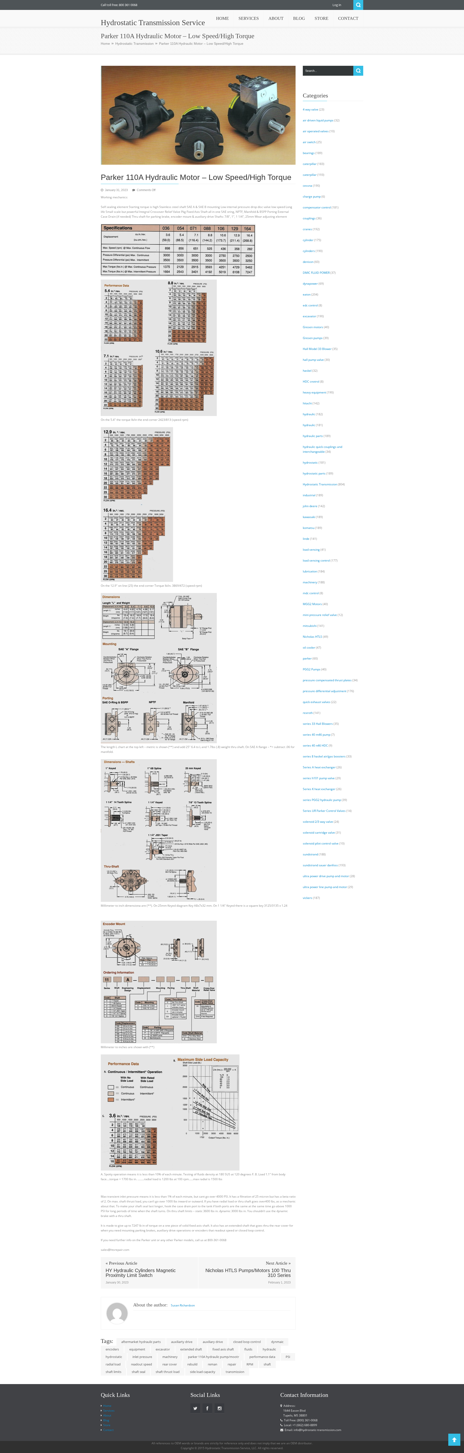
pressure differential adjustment (324, 691)
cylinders (309, 251)
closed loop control (247, 1342)
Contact (108, 1430)
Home (105, 43)
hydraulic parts (313, 436)
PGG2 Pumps (311, 669)
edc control (310, 305)
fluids (248, 1349)
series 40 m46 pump (316, 735)
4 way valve (310, 109)
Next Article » (278, 1263)
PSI (288, 1357)
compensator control (317, 207)
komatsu (308, 528)
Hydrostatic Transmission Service (153, 22)
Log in (337, 5)
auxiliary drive (213, 1342)
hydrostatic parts (314, 473)
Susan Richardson (183, 1305)
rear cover (169, 1364)
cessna (307, 186)
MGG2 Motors (312, 604)
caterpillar (310, 164)
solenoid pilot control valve (321, 843)
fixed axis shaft (223, 1349)
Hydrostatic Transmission (134, 43)
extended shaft (191, 1349)
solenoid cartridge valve (319, 832)
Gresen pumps (313, 338)
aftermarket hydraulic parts (141, 1342)
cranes (307, 229)
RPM (249, 1364)
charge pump (312, 196)
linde (306, 539)
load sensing (311, 550)
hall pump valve (313, 360)
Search (358, 5)
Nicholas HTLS (312, 637)
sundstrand (310, 854)
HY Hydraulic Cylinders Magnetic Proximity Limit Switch (141, 1273)
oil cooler (309, 647)
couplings (309, 218)
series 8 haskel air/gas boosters (324, 756)
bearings (309, 153)
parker (307, 658)
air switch (309, 142)
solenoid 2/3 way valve (318, 822)
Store (106, 1425)
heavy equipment (314, 392)
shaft (267, 1364)
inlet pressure (142, 1357)
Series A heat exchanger (319, 767)
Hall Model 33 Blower (317, 349)
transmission (235, 1372)
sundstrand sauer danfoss (320, 865)
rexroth (308, 713)
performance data (262, 1357)
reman (212, 1364)
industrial (309, 495)
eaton (307, 294)
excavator (163, 1349)
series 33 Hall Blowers (318, 724)
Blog (106, 1420)
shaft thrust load (168, 1372)
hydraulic (269, 1349)
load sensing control (316, 560)
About (107, 1415)
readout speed (141, 1364)
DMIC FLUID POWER (316, 273)
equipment (137, 1349)
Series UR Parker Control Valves (324, 811)
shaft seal (138, 1372)
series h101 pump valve (319, 778)
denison (308, 262)
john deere (310, 506)
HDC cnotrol (311, 381)
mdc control (311, 593)
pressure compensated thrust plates (327, 680)
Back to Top (454, 1440)
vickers (307, 898)
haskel (307, 371)
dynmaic (277, 1342)
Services (109, 1411)
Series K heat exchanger (319, 789)
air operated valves (316, 131)
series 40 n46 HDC (315, 745)
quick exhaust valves (316, 702)
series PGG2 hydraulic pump (322, 800)
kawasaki (309, 517)
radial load (113, 1364)
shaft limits (113, 1372)
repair (232, 1364)
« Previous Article (121, 1263)
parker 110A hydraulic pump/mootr (213, 1357)
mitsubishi (310, 626)
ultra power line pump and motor (325, 887)
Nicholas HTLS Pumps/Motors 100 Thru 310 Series (248, 1273)
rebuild (192, 1364)
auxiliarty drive (181, 1342)
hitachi (307, 403)
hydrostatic (114, 1357)
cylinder (308, 240)
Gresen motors (313, 327)
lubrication (310, 571)
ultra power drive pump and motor (326, 876)
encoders (112, 1349)
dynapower (310, 284)
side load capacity (202, 1372)
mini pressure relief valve (320, 615)
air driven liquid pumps (318, 120)
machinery (170, 1357)
